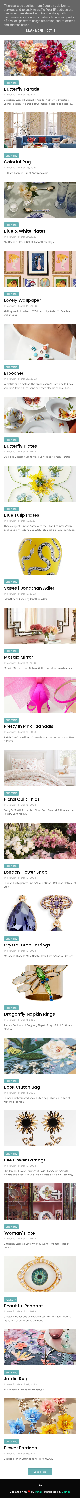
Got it (51, 30)
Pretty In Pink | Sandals (28, 726)
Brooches (14, 373)
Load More (40, 1471)
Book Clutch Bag (22, 1087)
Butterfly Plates (20, 446)
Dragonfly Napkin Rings (29, 1014)
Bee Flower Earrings (25, 1160)
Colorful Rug (17, 162)
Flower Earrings (20, 1447)
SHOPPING (11, 82)
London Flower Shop (25, 872)
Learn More (34, 30)
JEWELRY (11, 1299)
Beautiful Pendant (23, 1306)
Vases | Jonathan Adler (29, 588)
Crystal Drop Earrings (27, 945)
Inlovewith (10, 94)
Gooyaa (66, 1491)
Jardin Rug (15, 1378)
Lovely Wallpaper (22, 300)
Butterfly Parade (21, 89)
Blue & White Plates (25, 231)
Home (40, 1485)
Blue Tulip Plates (21, 515)
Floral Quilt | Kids (22, 799)
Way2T (38, 1491)
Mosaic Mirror (18, 657)
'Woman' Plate (19, 1233)
